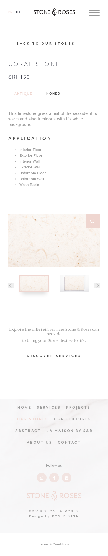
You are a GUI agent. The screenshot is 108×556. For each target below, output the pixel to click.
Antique (23, 94)
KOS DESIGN (65, 516)
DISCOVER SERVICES (54, 356)
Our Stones (32, 419)
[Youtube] (66, 477)
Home (24, 407)
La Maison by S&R (70, 431)
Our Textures (72, 419)
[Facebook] (54, 477)
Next (97, 285)
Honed (53, 94)
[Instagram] (42, 477)
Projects (78, 407)
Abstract (28, 431)
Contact (69, 442)
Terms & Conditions (54, 544)
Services (49, 407)
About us (39, 442)
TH (18, 12)
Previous (11, 285)
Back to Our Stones (46, 44)
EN (10, 12)
